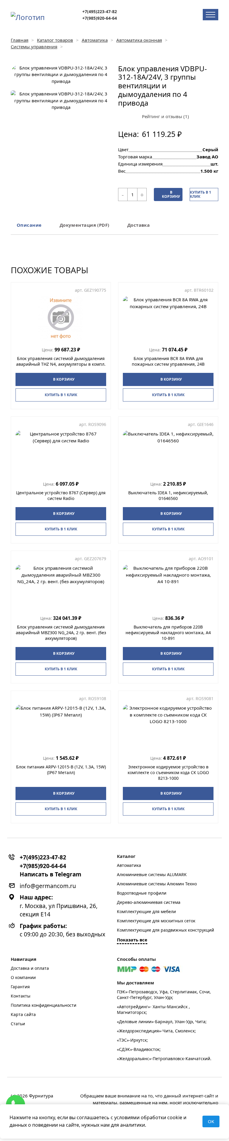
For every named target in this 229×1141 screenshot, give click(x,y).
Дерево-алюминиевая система (148, 902)
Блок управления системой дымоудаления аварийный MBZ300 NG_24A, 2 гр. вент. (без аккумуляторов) (61, 632)
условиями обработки (140, 1117)
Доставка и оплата (30, 968)
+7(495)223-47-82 (99, 11)
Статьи (18, 1023)
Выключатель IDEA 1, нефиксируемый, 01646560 (168, 495)
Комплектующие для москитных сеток (156, 921)
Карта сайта (23, 1014)
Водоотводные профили (141, 893)
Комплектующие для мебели (146, 911)
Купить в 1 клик (200, 194)
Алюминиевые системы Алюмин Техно (157, 884)
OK (211, 1121)
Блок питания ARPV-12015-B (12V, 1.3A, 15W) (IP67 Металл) (61, 769)
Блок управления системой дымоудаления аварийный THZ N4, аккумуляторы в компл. (61, 361)
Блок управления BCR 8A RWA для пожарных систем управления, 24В (168, 361)
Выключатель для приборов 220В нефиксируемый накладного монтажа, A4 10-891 (168, 632)
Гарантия (20, 986)
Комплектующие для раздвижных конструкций (165, 930)
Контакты (20, 996)
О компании (23, 977)
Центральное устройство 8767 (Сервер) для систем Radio (61, 495)
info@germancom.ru (48, 886)
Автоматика (129, 865)
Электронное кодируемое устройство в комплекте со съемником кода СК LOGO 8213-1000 (168, 772)
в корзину (171, 194)
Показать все (132, 940)
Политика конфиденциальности (43, 1005)
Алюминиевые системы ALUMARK (152, 874)
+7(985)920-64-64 (99, 18)
